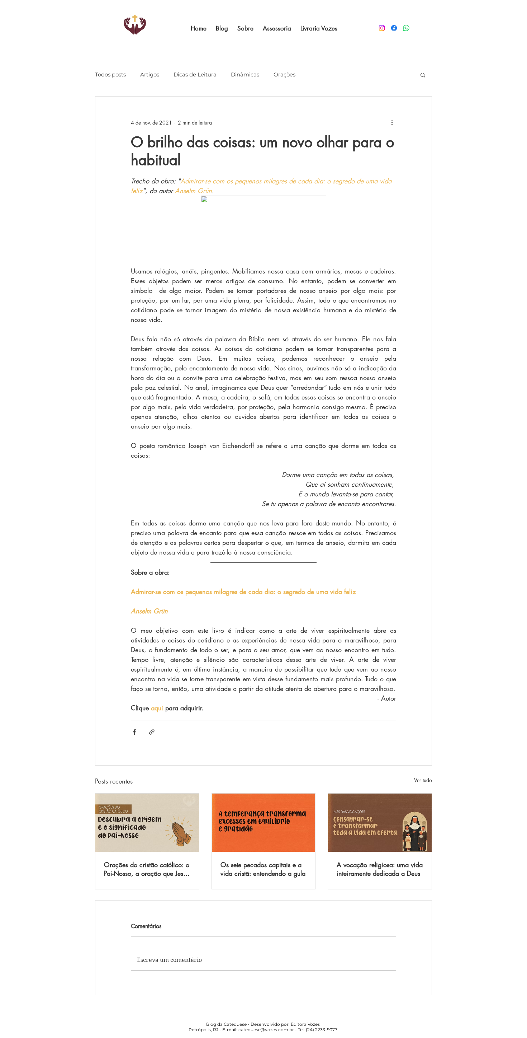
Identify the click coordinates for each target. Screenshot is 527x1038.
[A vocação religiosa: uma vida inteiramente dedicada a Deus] (380, 823)
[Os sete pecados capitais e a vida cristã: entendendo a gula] (263, 823)
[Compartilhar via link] (151, 732)
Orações (284, 74)
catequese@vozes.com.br (266, 1029)
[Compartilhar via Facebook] (134, 732)
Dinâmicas (245, 74)
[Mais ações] (392, 122)
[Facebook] (394, 28)
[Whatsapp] (406, 28)
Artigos (149, 74)
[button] (422, 75)
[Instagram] (382, 28)
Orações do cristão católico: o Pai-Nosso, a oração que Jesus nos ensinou (146, 869)
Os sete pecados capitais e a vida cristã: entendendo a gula (262, 869)
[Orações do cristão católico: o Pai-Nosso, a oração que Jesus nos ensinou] (147, 823)
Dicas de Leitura (195, 74)
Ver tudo (423, 780)
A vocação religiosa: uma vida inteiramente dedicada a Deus (380, 869)
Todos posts (110, 74)
